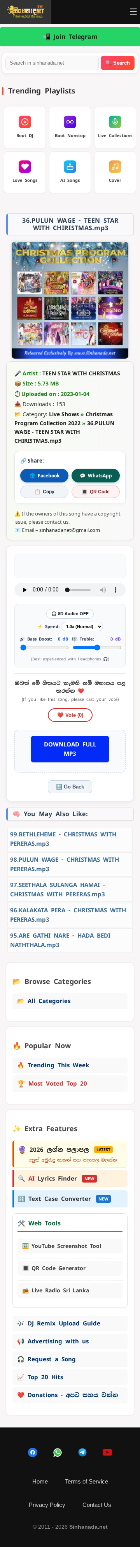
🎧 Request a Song (46, 1359)
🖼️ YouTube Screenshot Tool (61, 1246)
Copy (44, 492)
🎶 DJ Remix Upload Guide (58, 1323)
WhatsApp (96, 475)
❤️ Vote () (70, 715)
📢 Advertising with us (53, 1341)
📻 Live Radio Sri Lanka (55, 1290)
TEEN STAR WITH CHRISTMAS (81, 373)
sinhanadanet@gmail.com (69, 529)
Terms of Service (86, 1481)
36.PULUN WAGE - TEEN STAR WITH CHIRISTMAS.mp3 (64, 431)
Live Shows (64, 414)
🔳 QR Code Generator (54, 1268)
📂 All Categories (43, 1001)
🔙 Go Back (70, 787)
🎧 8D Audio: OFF (70, 613)
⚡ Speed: (48, 626)
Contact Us (96, 1504)
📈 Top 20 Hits (40, 1377)
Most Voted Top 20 (52, 1083)
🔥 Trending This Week (53, 1065)
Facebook (45, 475)
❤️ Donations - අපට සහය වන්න (67, 1395)
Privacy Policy (47, 1504)
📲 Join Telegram (70, 37)
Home (40, 1481)
